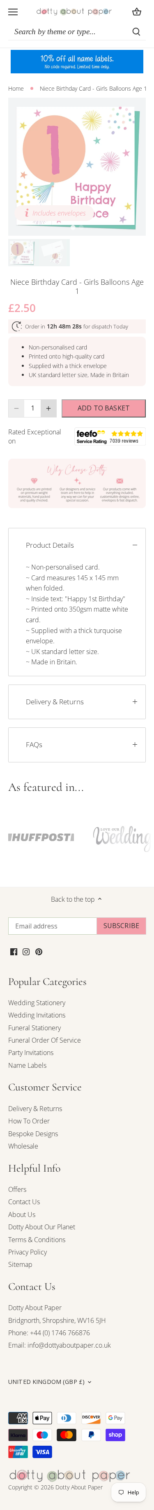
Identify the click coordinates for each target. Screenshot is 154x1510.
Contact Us (24, 1201)
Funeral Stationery (34, 1027)
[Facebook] (13, 951)
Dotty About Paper (35, 1307)
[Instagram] (26, 951)
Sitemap (20, 1264)
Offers (17, 1189)
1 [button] (73, 227)
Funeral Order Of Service (44, 1040)
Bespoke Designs (33, 1133)
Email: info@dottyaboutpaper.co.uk (59, 1345)
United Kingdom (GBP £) (46, 1382)
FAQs (34, 744)
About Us (21, 1214)
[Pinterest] (38, 951)
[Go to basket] (137, 11)
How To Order (29, 1120)
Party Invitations (30, 1052)
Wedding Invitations (36, 1015)
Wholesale (23, 1146)
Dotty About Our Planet (41, 1226)
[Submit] (136, 31)
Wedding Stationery (36, 1002)
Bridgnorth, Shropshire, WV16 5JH (57, 1320)
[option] (77, 167)
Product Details (50, 545)
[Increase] (48, 408)
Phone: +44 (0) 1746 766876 (49, 1332)
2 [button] (81, 227)
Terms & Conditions (36, 1239)
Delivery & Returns (55, 701)
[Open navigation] (13, 12)
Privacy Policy (27, 1252)
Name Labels (27, 1065)
